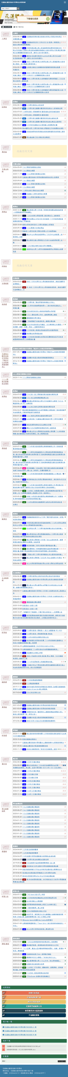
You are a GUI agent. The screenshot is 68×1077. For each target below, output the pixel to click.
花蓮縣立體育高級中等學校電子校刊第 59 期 (20, 1034)
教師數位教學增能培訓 (35, 333)
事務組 (4, 707)
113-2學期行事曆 (28, 187)
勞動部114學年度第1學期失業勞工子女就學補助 (39, 231)
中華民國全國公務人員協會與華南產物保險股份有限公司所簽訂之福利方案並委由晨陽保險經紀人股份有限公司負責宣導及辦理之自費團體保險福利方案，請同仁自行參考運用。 (39, 50)
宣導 (24, 468)
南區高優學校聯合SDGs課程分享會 (39, 424)
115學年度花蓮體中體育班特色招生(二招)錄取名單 (45, 108)
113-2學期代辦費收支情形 (36, 174)
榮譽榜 (4, 851)
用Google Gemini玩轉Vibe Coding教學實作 (37, 920)
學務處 (4, 448)
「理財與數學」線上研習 (35, 908)
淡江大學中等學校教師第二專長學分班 (40, 929)
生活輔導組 (17, 573)
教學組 (4, 396)
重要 (24, 108)
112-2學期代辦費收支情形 (36, 197)
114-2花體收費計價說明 (30, 807)
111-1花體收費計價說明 (30, 830)
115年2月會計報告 (33, 784)
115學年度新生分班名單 (35, 105)
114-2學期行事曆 (28, 170)
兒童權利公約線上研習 (35, 653)
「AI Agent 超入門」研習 (36, 894)
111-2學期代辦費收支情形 (5, 381)
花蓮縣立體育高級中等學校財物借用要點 (41, 708)
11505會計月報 (32, 774)
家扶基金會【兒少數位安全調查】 (39, 137)
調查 (24, 137)
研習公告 (5, 896)
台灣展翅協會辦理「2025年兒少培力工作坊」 (38, 646)
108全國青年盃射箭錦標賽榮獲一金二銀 (41, 863)
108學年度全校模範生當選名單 (38, 859)
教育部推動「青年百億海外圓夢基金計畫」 (42, 545)
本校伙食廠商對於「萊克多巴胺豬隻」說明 (42, 749)
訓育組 (4, 632)
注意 (24, 249)
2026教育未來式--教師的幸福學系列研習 (41, 311)
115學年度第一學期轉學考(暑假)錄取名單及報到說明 (41, 111)
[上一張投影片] (4, 17)
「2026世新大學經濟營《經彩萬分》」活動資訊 (43, 215)
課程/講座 (5, 944)
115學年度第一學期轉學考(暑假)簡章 (35, 115)
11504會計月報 (32, 777)
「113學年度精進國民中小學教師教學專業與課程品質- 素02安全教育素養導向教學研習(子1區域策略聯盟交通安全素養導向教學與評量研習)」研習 (39, 454)
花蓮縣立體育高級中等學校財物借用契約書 (42, 705)
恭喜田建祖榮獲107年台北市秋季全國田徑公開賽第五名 (42, 869)
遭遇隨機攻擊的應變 (34, 602)
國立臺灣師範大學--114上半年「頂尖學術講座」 (44, 960)
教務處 (4, 304)
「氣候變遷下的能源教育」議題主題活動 (41, 321)
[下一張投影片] (64, 17)
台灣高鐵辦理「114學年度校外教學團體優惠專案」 (40, 649)
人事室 (4, 38)
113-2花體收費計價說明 (30, 813)
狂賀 (24, 281)
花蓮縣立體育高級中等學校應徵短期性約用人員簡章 (40, 177)
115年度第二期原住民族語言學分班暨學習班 (42, 330)
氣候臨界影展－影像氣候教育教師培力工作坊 (43, 945)
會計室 (4, 764)
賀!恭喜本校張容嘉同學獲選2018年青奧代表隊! (39, 873)
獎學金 (4, 212)
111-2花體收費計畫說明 (30, 827)
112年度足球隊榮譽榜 (30, 849)
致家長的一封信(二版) (30, 605)
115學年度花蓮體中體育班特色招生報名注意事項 (44, 121)
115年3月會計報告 (33, 781)
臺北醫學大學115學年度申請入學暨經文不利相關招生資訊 (42, 128)
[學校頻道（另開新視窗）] (3, 6)
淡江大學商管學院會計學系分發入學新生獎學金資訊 (45, 563)
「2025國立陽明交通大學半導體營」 (40, 246)
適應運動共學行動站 (34, 318)
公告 (24, 36)
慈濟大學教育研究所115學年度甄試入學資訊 (38, 224)
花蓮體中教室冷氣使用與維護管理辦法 (40, 357)
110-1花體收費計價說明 (30, 836)
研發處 (4, 735)
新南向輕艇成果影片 (29, 739)
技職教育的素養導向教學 (35, 964)
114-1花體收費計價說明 (30, 810)
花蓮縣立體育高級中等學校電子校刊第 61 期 (20, 1027)
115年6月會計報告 (33, 771)
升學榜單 (5, 283)
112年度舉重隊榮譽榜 (30, 853)
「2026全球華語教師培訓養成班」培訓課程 (42, 942)
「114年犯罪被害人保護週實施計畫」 (40, 661)
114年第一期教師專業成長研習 (38, 973)
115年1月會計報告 (33, 787)
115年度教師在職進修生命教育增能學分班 (42, 898)
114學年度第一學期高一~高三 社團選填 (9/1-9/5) (44, 630)
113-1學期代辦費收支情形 (36, 184)
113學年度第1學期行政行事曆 (33, 190)
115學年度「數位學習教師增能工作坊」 (41, 302)
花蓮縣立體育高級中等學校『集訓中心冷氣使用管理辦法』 (5, 360)
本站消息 (7, 27)
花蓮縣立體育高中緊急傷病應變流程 (35, 746)
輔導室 (4, 519)
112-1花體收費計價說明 (30, 823)
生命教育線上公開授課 (35, 901)
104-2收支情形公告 (34, 692)
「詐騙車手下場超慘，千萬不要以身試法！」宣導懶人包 (42, 612)
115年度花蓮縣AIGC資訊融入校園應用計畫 (42, 125)
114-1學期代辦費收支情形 (31, 167)
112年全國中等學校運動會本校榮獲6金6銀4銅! (39, 856)
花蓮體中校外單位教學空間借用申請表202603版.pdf (23, 1046)
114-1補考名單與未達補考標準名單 (39, 415)
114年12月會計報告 (34, 791)
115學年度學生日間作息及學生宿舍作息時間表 (43, 576)
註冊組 (4, 107)
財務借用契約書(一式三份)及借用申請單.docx (21, 1049)
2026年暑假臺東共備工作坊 (36, 911)
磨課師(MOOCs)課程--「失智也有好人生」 (42, 957)
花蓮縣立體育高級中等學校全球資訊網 (13, 2)
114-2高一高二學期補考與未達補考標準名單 (42, 394)
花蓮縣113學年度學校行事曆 (37, 194)
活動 (24, 215)
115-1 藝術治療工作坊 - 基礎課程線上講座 (42, 314)
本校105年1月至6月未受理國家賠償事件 (41, 721)
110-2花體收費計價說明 (30, 833)
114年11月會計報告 (34, 794)
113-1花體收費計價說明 (30, 817)
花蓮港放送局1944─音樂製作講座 (39, 954)
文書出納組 (17, 164)
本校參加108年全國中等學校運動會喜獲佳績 (42, 866)
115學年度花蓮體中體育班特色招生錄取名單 (42, 118)
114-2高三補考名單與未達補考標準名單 (41, 406)
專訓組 (4, 152)
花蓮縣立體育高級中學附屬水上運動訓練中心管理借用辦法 (43, 742)
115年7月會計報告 (33, 762)
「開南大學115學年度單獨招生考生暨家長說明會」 (45, 554)
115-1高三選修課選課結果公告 (38, 397)
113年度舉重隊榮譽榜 (34, 680)
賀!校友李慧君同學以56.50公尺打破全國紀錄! (38, 876)
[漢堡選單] (65, 2)
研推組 (4, 266)
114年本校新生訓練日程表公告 (38, 637)
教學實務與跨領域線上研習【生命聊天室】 (42, 904)
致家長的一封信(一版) (30, 608)
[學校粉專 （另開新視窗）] (1, 6)
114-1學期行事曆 (28, 180)
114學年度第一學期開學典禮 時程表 (39, 634)
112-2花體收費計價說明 (30, 820)
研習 (24, 210)
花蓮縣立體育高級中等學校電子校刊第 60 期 (20, 1031)
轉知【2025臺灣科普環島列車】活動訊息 (41, 428)
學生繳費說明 (17, 804)
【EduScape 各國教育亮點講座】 (38, 976)
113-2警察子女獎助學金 (35, 228)
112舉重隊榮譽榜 (33, 683)
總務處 (4, 682)
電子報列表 (19, 27)
